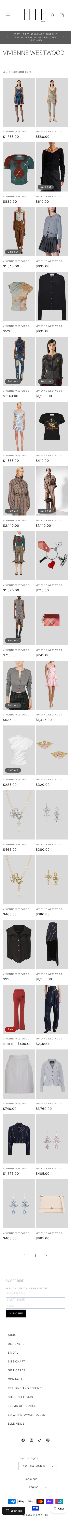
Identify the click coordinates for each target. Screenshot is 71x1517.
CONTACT (15, 1379)
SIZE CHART (16, 1361)
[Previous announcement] (7, 37)
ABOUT (13, 1335)
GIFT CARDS (16, 1370)
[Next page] (46, 1255)
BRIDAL (13, 1352)
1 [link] (25, 1255)
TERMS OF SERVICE (22, 1405)
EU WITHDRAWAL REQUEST (27, 1414)
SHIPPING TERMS (20, 1397)
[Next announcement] (63, 37)
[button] (8, 15)
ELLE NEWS (16, 1423)
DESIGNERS (16, 1343)
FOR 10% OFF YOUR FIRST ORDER (27, 1288)
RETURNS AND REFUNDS (25, 1388)
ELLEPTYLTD (40, 1515)
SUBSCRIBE (15, 1281)
